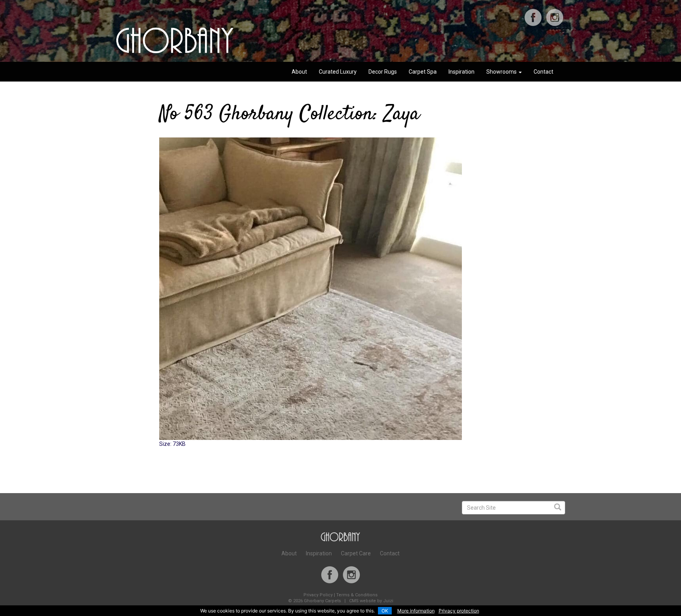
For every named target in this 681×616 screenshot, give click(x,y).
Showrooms (502, 72)
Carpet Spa (423, 72)
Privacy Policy (318, 594)
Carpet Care (356, 553)
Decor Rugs (382, 72)
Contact (543, 72)
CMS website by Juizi (371, 600)
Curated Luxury (338, 72)
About (299, 72)
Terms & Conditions (357, 594)
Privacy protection (459, 611)
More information (416, 611)
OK (384, 611)
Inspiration (461, 72)
